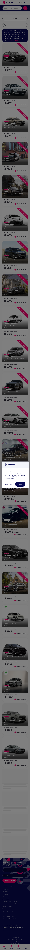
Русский (6, 470)
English (10, 470)
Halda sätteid (8, 484)
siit (16, 478)
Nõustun (20, 484)
